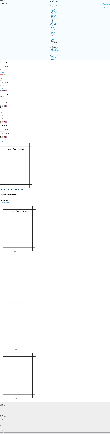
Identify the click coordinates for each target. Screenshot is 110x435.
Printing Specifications (106, 6)
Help (103, 3)
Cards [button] (52, 19)
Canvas (54, 31)
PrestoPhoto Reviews (2, 419)
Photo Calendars (55, 43)
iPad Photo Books (55, 8)
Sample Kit (104, 7)
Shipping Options (2, 411)
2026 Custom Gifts (56, 50)
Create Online (2, 83)
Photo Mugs (55, 49)
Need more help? (105, 11)
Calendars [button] (53, 42)
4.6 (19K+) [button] (53, 55)
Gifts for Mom (55, 51)
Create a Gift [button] (54, 54)
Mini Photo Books (55, 13)
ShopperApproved (56, 57)
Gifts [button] (52, 47)
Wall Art (54, 25)
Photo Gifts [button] (56, 47)
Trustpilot (54, 58)
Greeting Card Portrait (5, 202)
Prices (53, 17)
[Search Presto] (2, 4)
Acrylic (54, 27)
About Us (1, 425)
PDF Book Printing (55, 10)
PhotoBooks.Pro (4, 434)
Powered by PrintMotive (3, 430)
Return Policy (104, 8)
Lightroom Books (55, 9)
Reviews (54, 56)
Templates (54, 16)
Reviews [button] (57, 55)
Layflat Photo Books (56, 12)
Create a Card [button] (54, 23)
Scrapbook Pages (55, 38)
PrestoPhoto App (55, 11)
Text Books (54, 15)
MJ (2, 141)
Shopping (3, 139)
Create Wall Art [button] (54, 34)
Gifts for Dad (55, 52)
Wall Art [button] (53, 24)
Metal (54, 29)
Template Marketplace (3, 416)
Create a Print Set (54, 41)
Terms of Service (2, 424)
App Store (54, 59)
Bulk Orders (104, 9)
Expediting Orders (2, 413)
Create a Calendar (54, 46)
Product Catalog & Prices (106, 4)
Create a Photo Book (55, 18)
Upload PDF (2, 72)
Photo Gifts (55, 48)
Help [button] (3, 3)
